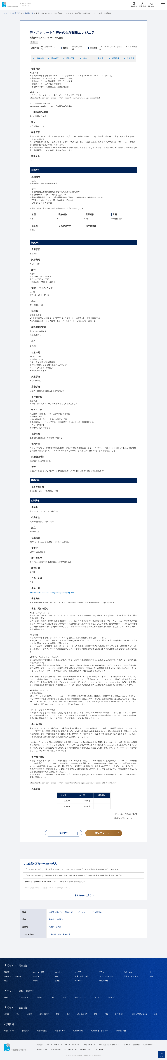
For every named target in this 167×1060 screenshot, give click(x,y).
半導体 (51, 919)
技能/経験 (70, 58)
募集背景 (55, 58)
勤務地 (100, 58)
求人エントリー (103, 833)
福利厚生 (115, 58)
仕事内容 (40, 58)
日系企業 (52, 934)
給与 (85, 58)
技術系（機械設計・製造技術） (61, 912)
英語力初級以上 (64, 934)
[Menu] (163, 5)
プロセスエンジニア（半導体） (91, 912)
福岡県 (58, 927)
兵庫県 (51, 927)
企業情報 (130, 58)
